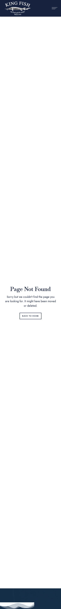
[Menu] (53, 8)
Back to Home (30, 315)
